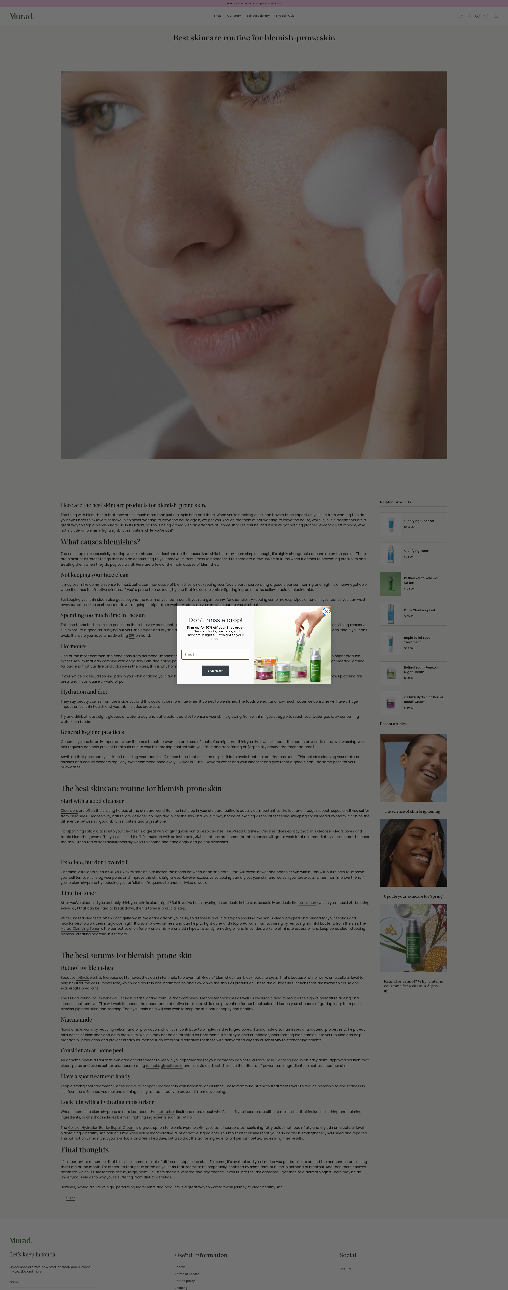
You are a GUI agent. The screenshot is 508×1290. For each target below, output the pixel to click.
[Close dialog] (326, 611)
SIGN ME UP (215, 670)
